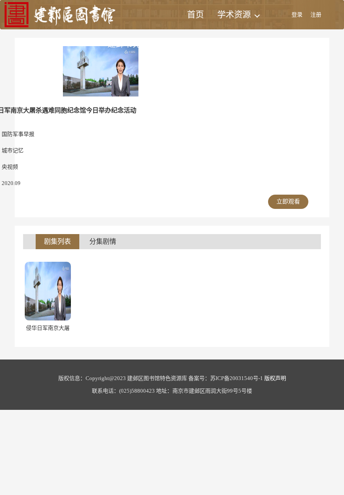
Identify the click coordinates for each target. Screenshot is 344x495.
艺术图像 (220, 44)
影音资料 (173, 44)
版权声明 (275, 378)
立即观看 (288, 201)
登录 (297, 14)
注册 (315, 14)
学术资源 (234, 14)
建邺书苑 (124, 44)
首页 (195, 14)
